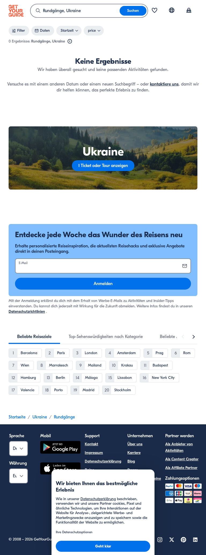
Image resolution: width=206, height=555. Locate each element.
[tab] (34, 336)
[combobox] (75, 11)
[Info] (70, 41)
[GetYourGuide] (16, 10)
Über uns (134, 444)
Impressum (94, 452)
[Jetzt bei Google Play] (60, 448)
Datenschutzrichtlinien (27, 311)
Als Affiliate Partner (181, 467)
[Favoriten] (154, 10)
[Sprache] (171, 10)
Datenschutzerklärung (103, 461)
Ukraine (39, 417)
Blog (131, 461)
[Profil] (188, 10)
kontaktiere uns (164, 84)
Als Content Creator (181, 459)
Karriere (134, 452)
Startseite (17, 417)
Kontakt (91, 444)
